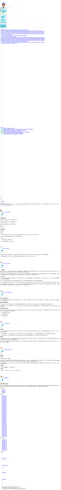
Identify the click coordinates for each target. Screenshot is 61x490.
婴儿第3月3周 (31, 37)
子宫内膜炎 (18, 130)
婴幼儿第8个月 (39, 42)
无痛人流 (18, 131)
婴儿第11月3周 (4, 431)
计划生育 (2, 131)
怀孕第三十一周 (6, 33)
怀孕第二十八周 (35, 32)
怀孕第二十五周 (20, 32)
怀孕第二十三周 (9, 32)
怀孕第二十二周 (4, 32)
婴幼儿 (2, 42)
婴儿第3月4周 (35, 37)
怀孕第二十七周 (30, 32)
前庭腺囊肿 (31, 129)
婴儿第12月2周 (15, 41)
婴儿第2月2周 (9, 37)
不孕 (7, 131)
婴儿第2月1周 (4, 37)
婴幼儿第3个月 (15, 42)
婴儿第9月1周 (41, 39)
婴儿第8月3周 (32, 39)
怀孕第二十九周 (40, 32)
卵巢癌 (28, 129)
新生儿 (2, 36)
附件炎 (15, 130)
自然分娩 (18, 35)
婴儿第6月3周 (41, 38)
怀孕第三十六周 (32, 33)
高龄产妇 (25, 35)
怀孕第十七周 (25, 31)
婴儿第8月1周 (23, 39)
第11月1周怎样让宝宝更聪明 (7, 349)
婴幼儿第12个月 (15, 43)
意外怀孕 (12, 131)
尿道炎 (9, 130)
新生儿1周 (4, 36)
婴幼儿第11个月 (9, 43)
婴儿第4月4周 (9, 38)
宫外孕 (5, 131)
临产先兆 (15, 35)
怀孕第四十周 (9, 34)
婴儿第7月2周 (10, 39)
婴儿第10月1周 (15, 40)
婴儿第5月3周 (23, 38)
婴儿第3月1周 (22, 37)
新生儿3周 (11, 36)
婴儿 (1, 37)
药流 (10, 131)
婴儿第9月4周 (11, 40)
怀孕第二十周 (38, 31)
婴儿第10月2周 (20, 40)
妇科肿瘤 (2, 129)
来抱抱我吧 (4, 479)
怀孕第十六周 (20, 31)
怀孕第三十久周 (4, 34)
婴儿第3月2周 (27, 37)
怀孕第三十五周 (27, 33)
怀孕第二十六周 (25, 32)
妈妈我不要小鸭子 (5, 465)
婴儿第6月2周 (36, 38)
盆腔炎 (7, 130)
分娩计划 (3, 35)
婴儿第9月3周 (6, 40)
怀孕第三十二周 (17, 33)
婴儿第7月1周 (6, 39)
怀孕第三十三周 (12, 33)
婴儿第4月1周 (40, 37)
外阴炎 (21, 130)
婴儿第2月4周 (18, 37)
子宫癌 (11, 129)
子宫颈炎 (12, 130)
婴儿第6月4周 (4, 413)
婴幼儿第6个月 (29, 42)
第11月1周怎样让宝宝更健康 (7, 292)
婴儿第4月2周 (4, 404)
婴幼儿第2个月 (10, 42)
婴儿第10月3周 (25, 40)
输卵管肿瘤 (21, 129)
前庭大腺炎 (24, 130)
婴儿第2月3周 (13, 37)
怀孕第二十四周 (15, 32)
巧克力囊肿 (25, 129)
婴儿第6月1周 (32, 38)
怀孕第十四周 (12, 31)
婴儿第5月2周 (18, 38)
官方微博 (3, 2)
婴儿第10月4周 (30, 40)
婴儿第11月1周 (35, 40)
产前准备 (12, 35)
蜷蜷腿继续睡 (4, 458)
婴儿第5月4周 (27, 38)
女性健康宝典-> (2, 127)
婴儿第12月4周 (25, 41)
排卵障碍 (12, 128)
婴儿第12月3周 (20, 41)
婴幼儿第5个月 (24, 42)
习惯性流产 (9, 128)
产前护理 (9, 35)
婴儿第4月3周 (5, 38)
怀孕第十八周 (29, 31)
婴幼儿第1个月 (5, 42)
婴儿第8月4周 (37, 39)
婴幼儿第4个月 (19, 42)
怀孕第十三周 (7, 31)
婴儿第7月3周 (15, 39)
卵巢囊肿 (8, 129)
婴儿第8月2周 (28, 39)
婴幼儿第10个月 (4, 43)
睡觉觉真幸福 (4, 472)
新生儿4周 (14, 36)
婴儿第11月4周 (5, 41)
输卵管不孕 (5, 128)
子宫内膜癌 (14, 129)
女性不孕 (2, 128)
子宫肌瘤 (5, 129)
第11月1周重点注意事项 (6, 263)
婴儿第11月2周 (39, 40)
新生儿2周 (8, 36)
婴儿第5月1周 (14, 38)
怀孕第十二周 (3, 31)
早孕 (8, 131)
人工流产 (15, 131)
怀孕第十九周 (34, 31)
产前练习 (6, 35)
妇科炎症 (2, 130)
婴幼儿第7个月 (34, 42)
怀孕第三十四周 (22, 33)
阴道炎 (5, 130)
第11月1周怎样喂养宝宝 (6, 323)
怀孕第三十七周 (37, 33)
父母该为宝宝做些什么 (6, 248)
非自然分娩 (22, 35)
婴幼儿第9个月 (4, 447)
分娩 (1, 35)
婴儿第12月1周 (10, 41)
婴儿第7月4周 (19, 39)
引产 (20, 131)
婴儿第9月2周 (4, 423)
